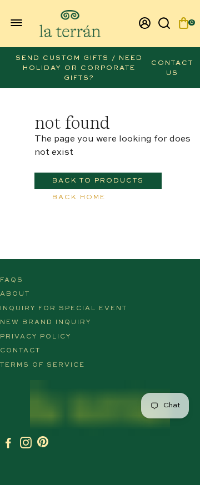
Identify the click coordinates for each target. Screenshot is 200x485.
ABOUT (15, 294)
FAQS (11, 280)
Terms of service (42, 365)
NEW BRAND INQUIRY (45, 322)
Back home (79, 197)
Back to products (98, 181)
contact (20, 350)
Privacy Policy (35, 337)
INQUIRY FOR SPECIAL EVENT (63, 308)
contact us (172, 68)
